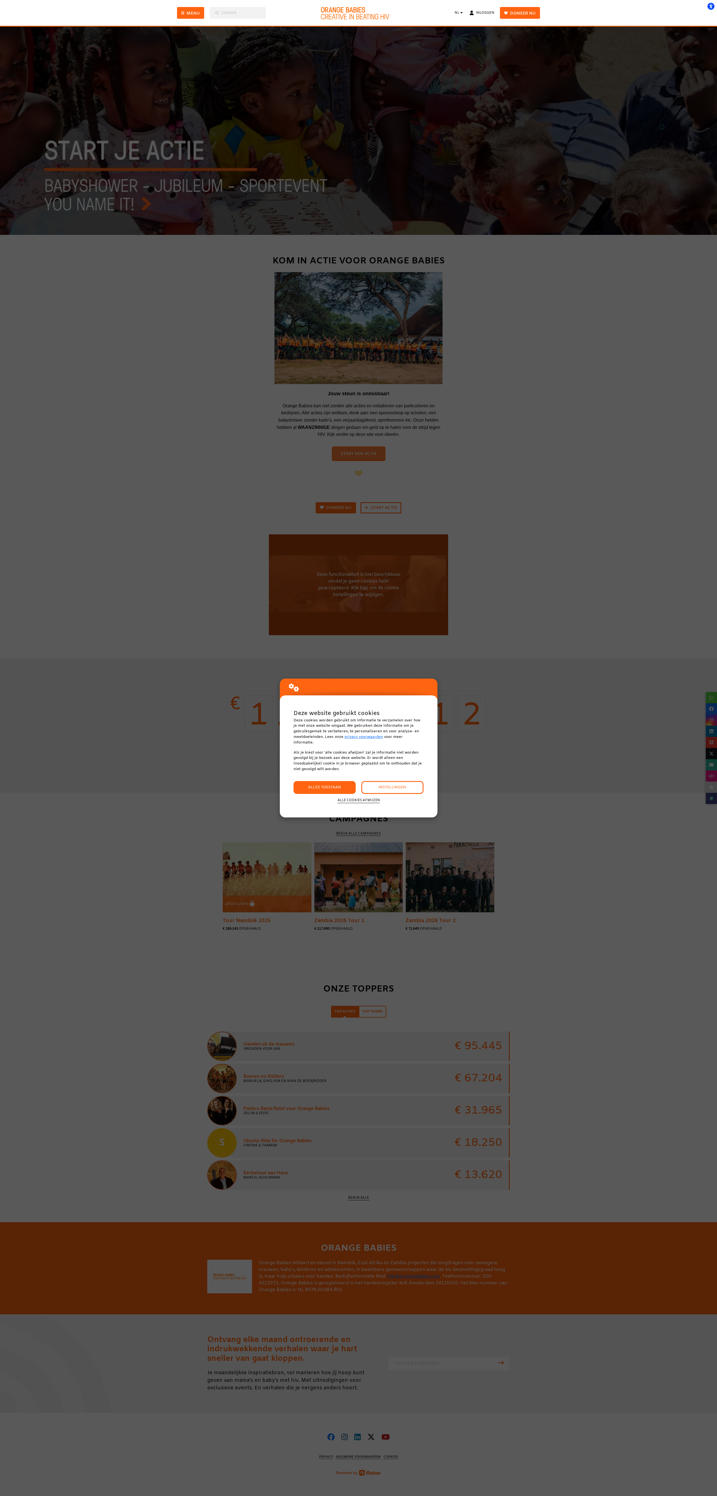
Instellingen (392, 787)
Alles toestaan (324, 787)
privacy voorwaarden (363, 737)
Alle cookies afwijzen (358, 800)
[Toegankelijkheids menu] (710, 6)
